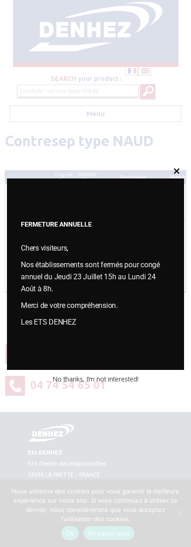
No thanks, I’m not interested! (95, 379)
